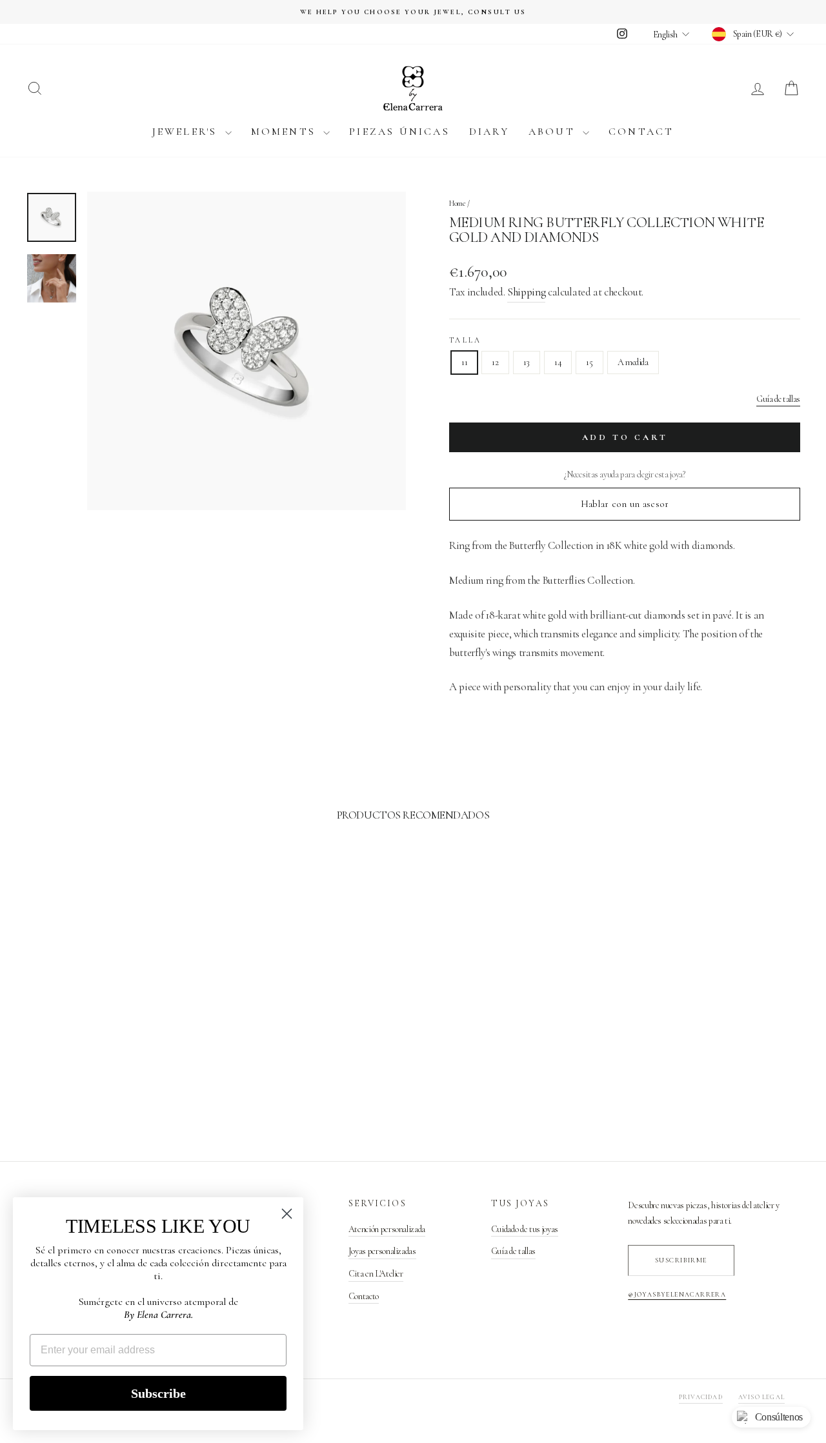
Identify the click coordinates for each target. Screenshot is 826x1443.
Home (457, 203)
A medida (633, 362)
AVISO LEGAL (761, 1397)
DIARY (489, 131)
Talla (465, 340)
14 (557, 362)
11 (464, 362)
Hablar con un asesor (625, 504)
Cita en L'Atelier (375, 1273)
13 (526, 362)
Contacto (363, 1296)
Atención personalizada (386, 1229)
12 (495, 362)
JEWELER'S (187, 131)
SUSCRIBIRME (681, 1260)
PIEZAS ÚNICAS (399, 131)
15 (589, 362)
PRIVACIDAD (701, 1397)
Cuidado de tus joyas (524, 1229)
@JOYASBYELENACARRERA (677, 1295)
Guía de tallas (778, 398)
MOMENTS (286, 131)
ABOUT (554, 131)
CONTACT (641, 131)
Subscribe (158, 1393)
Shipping (526, 292)
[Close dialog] (287, 1213)
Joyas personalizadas (382, 1251)
